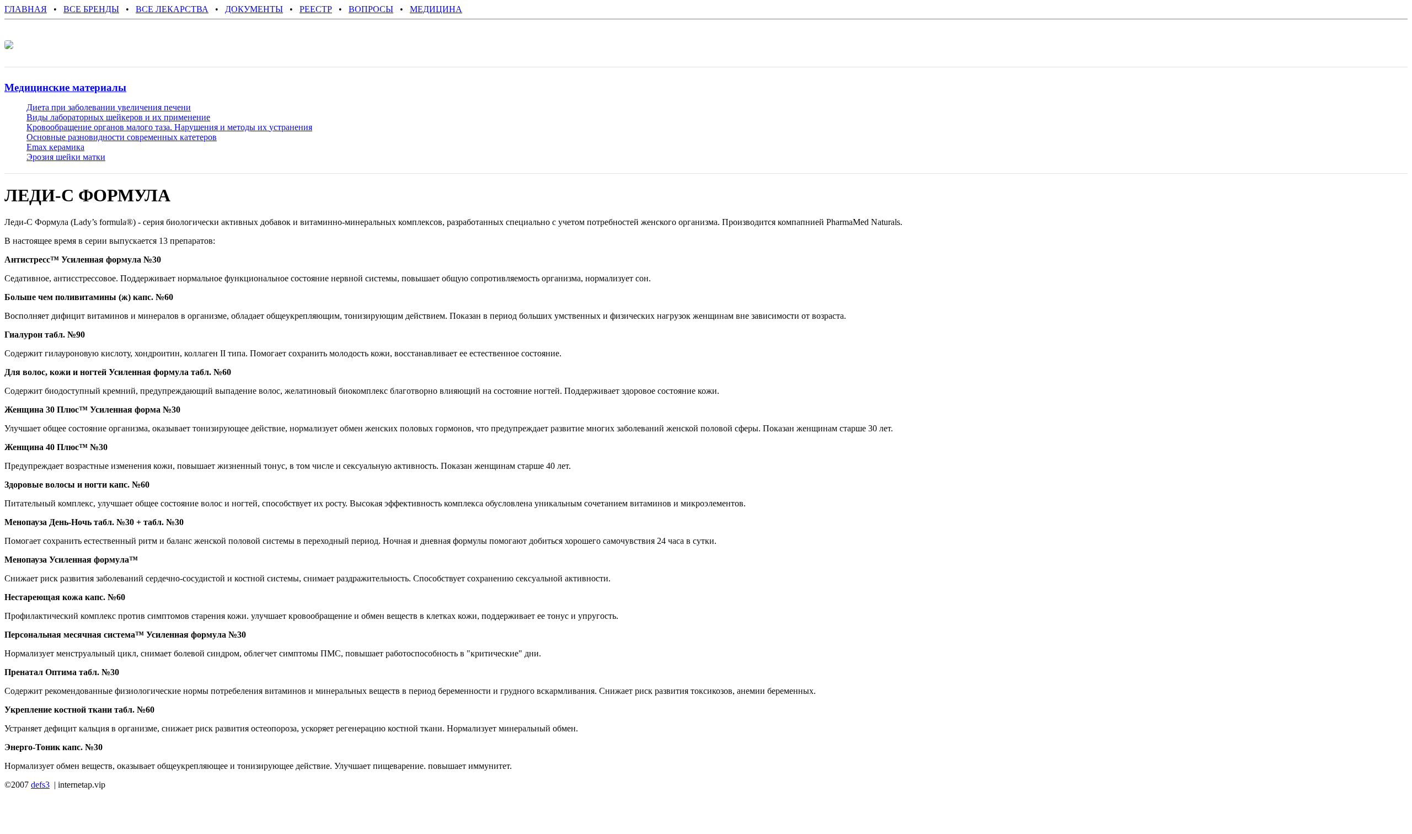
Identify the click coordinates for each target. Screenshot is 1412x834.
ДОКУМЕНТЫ (254, 9)
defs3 (40, 784)
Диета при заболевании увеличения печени (108, 107)
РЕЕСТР (315, 9)
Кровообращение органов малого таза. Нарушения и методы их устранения (169, 127)
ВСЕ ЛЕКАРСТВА (172, 9)
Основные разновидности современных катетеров (121, 137)
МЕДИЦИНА (436, 9)
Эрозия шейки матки (65, 157)
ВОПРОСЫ (371, 9)
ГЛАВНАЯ (25, 9)
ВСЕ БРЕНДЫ (91, 9)
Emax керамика (55, 147)
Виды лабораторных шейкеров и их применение (118, 117)
